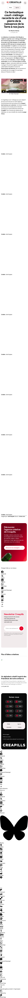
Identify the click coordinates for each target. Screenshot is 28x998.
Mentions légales (6, 734)
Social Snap (3, 983)
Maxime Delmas (15, 30)
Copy (17, 989)
